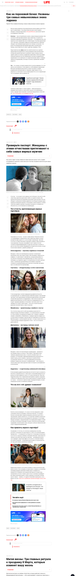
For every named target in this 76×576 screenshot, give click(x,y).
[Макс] (20, 121)
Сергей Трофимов (14, 523)
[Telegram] (23, 121)
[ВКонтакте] (26, 121)
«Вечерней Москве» (30, 31)
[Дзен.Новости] (18, 121)
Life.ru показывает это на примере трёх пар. (23, 93)
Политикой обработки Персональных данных (28, 5)
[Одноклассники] (28, 121)
